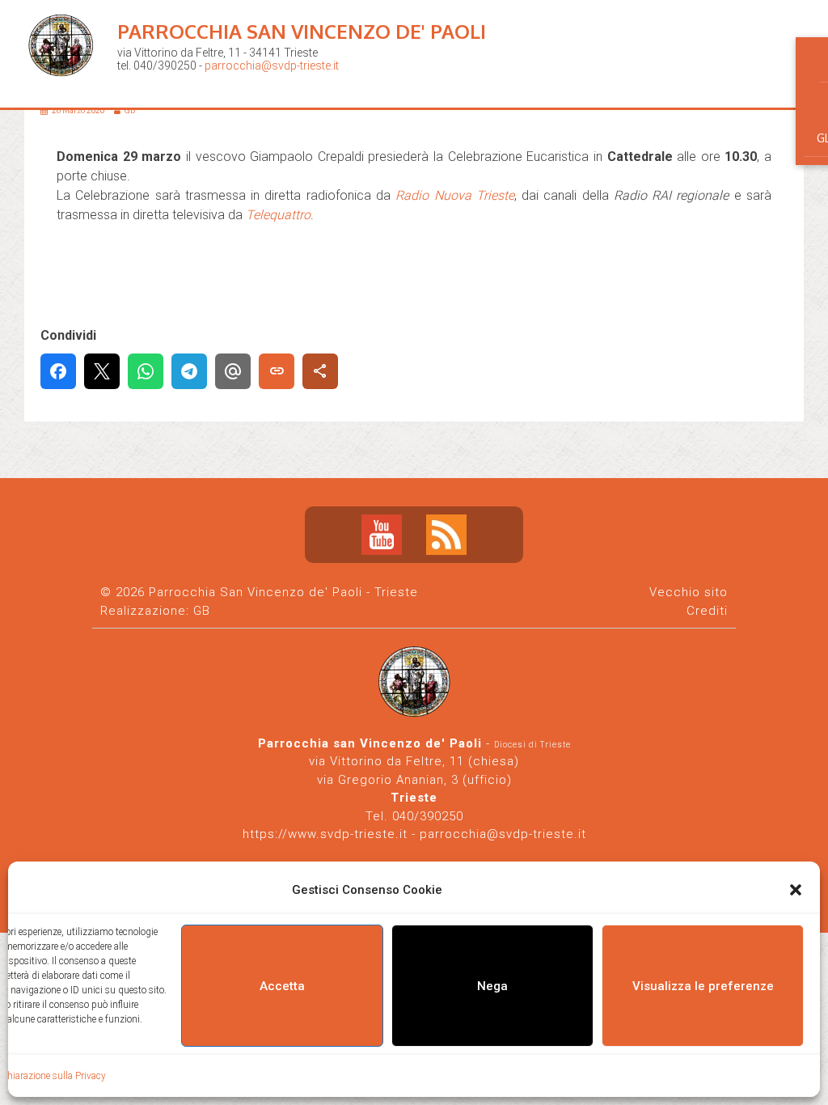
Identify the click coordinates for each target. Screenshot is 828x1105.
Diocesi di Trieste (532, 744)
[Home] (64, 89)
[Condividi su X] (102, 371)
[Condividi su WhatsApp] (145, 371)
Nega (492, 986)
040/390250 (427, 816)
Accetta (282, 986)
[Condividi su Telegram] (189, 371)
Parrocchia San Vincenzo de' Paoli (301, 31)
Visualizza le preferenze (703, 986)
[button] (796, 890)
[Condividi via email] (233, 371)
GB (201, 610)
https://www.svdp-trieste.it (325, 834)
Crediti (707, 610)
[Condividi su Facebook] (58, 371)
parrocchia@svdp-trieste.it (272, 65)
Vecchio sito (688, 592)
